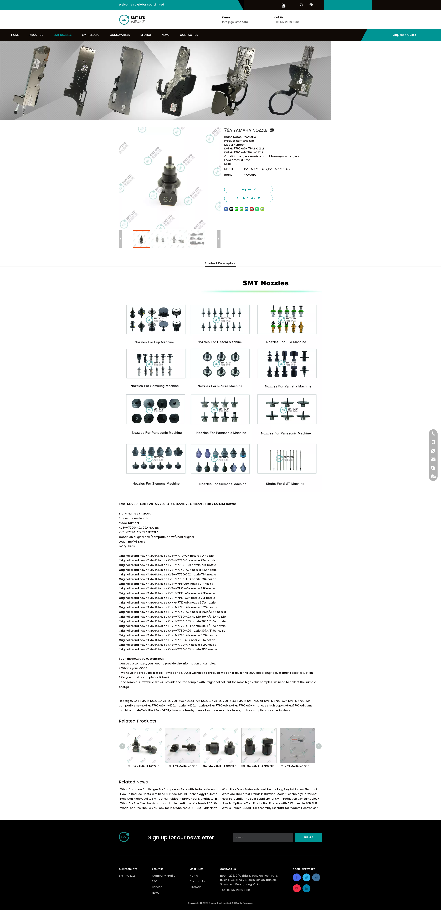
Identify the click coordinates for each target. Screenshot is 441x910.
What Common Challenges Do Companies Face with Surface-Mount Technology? (169, 789)
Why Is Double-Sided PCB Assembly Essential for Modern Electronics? (270, 808)
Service (157, 887)
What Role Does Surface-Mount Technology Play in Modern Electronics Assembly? (271, 789)
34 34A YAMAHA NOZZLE (219, 766)
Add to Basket (247, 198)
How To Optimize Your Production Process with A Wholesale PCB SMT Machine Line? (271, 803)
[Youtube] (283, 5)
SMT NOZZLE (127, 876)
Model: (229, 169)
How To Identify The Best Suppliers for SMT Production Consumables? (270, 799)
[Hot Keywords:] (302, 5)
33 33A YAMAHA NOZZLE (257, 766)
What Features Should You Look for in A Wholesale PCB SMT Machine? (168, 808)
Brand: (228, 175)
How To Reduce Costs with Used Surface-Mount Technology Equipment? (169, 794)
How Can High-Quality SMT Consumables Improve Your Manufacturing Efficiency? (169, 799)
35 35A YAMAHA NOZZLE (181, 766)
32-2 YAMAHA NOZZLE (294, 766)
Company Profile (163, 876)
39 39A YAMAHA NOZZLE (143, 766)
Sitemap (196, 887)
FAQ (154, 881)
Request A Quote (404, 35)
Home (194, 876)
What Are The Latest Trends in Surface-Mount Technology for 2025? (269, 794)
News (155, 893)
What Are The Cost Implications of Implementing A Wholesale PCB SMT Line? (169, 803)
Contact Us (198, 881)
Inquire (246, 189)
